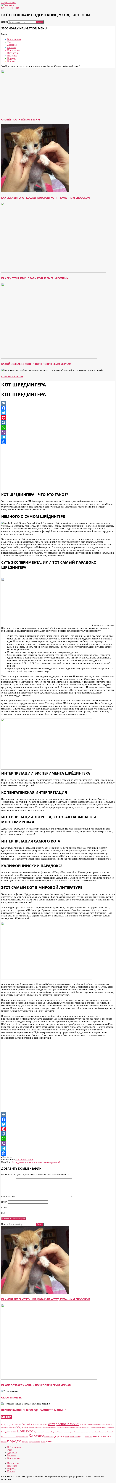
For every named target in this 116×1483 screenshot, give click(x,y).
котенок (88, 1437)
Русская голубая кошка (42, 1432)
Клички (73, 1424)
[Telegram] (58, 437)
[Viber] (58, 432)
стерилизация (34, 1442)
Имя (4, 1202)
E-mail (5, 1207)
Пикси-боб (102, 1427)
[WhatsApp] (58, 427)
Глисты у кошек (12, 376)
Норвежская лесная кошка (66, 1427)
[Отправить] (58, 441)
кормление (75, 1436)
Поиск (4, 22)
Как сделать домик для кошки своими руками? (36, 1162)
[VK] (58, 403)
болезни (36, 1435)
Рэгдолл (54, 1432)
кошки (3, 1442)
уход (49, 1441)
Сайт (3, 1213)
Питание (110, 1427)
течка (43, 1442)
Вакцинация (6, 1424)
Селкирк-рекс (69, 1432)
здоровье (58, 1436)
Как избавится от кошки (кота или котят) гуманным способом (45, 197)
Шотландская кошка (8, 1437)
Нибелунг (52, 1427)
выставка (48, 1436)
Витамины (16, 1424)
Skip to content (8, 2)
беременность (22, 1437)
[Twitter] (58, 412)
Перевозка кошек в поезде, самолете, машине (33, 1410)
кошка (107, 1436)
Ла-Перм (109, 1424)
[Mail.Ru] (58, 422)
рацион (25, 1442)
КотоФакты (85, 1424)
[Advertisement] (58, 468)
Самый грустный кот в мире (20, 119)
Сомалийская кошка (81, 1432)
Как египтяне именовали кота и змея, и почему (34, 278)
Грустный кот (28, 1424)
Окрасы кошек (11, 1397)
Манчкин (4, 1427)
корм (67, 1436)
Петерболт (94, 1427)
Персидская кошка (82, 1427)
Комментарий (8, 1196)
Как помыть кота (24, 1159)
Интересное (57, 1424)
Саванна (60, 1432)
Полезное (25, 1431)
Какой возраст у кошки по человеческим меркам (36, 364)
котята (97, 1436)
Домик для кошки (40, 1424)
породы (14, 1440)
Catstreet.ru (10, 8)
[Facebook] (58, 408)
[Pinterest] (58, 417)
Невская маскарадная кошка (39, 1427)
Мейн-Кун (12, 1427)
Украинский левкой (106, 1432)
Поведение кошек (8, 1432)
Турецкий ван (94, 1432)
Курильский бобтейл (97, 1424)
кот (82, 1436)
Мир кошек (22, 1427)
